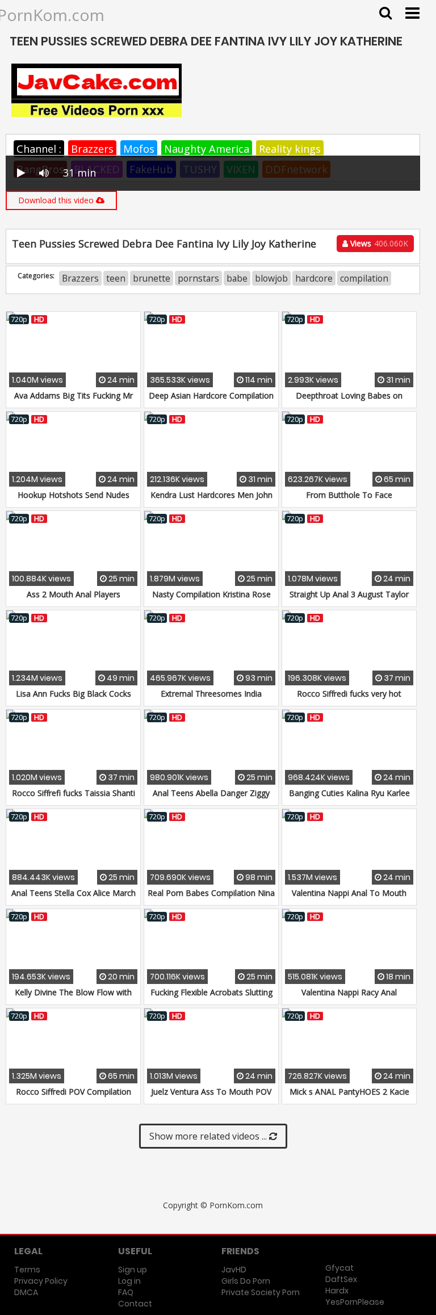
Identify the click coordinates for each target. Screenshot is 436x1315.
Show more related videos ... (209, 1136)
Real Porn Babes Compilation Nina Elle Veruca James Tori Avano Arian (211, 898)
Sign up (132, 1269)
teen (115, 278)
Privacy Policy (41, 1281)
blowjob (271, 278)
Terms (27, 1269)
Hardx (337, 1290)
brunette (151, 278)
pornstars (198, 278)
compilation (364, 278)
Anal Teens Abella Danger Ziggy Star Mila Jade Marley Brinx (211, 799)
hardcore (314, 278)
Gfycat (339, 1268)
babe (237, 278)
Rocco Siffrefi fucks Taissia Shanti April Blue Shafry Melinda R (73, 799)
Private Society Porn (260, 1292)
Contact (135, 1303)
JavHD (233, 1269)
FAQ (125, 1292)
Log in (129, 1281)
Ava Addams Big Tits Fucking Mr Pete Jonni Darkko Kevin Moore (73, 401)
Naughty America (206, 149)
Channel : (38, 149)
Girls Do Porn (245, 1281)
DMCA (26, 1292)
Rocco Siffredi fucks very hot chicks (349, 699)
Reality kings (290, 149)
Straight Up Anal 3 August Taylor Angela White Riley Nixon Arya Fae (349, 600)
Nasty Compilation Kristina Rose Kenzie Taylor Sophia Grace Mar (211, 600)
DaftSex (341, 1279)
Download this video (57, 200)
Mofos (138, 149)
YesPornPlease (354, 1302)
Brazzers (92, 149)
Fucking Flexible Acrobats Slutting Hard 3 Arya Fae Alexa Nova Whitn (211, 998)
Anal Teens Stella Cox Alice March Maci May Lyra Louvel (73, 898)
